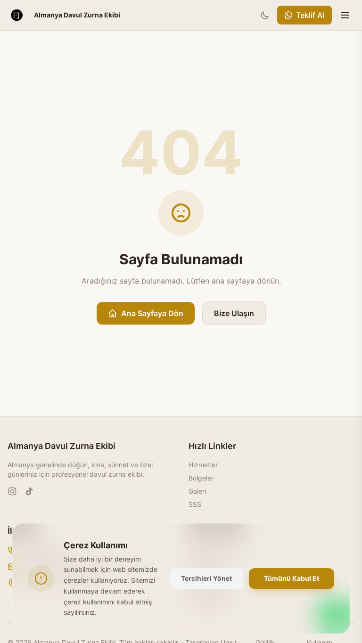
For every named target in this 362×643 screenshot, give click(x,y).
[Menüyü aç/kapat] (345, 15)
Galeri (197, 491)
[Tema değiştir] (264, 15)
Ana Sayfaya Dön (152, 313)
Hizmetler (203, 465)
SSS (195, 504)
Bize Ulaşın (234, 313)
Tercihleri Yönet (206, 578)
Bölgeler (201, 478)
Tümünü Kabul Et (291, 578)
